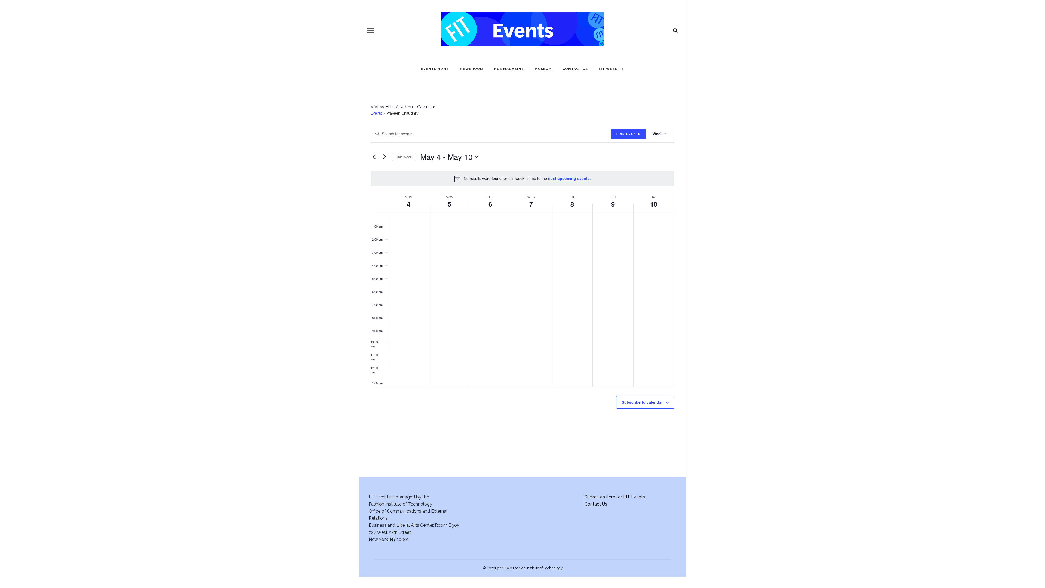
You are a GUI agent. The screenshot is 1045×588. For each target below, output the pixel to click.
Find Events (628, 134)
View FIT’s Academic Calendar (403, 106)
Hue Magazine (509, 69)
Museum (543, 69)
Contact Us (575, 69)
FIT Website (611, 69)
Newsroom (471, 69)
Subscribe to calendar (642, 402)
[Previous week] (374, 157)
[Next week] (384, 157)
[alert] (522, 178)
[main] (522, 269)
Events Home (435, 69)
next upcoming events (569, 178)
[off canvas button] (370, 30)
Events (376, 113)
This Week (404, 156)
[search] (675, 30)
